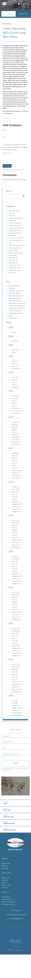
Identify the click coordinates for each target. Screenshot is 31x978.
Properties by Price (9, 830)
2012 (11, 624)
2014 (11, 552)
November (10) (16, 653)
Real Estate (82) (13, 258)
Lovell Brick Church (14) (16, 238)
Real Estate (6, 120)
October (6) (15, 651)
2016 (11, 482)
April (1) (14, 332)
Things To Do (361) (14, 265)
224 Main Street (16, 914)
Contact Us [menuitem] (5, 887)
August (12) (15, 646)
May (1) (14, 403)
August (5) (15, 537)
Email (4, 137)
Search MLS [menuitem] (5, 880)
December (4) (16, 478)
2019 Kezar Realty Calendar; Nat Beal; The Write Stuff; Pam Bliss (16, 296)
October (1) (15, 366)
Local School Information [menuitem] (8, 904)
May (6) (14, 638)
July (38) (14, 703)
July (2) (14, 406)
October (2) (15, 439)
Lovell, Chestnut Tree (15, 310)
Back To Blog (7, 24)
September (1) (16, 437)
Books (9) (11, 213)
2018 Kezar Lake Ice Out (16, 291)
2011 (11, 660)
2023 (11, 336)
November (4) (16, 617)
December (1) (16, 368)
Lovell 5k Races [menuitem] (6, 897)
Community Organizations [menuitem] (9, 902)
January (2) (15, 487)
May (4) (14, 530)
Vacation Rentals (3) (15, 270)
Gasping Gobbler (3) (15, 230)
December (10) (16, 692)
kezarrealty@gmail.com (16, 918)
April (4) (14, 494)
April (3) (14, 427)
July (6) (14, 607)
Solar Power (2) (13, 263)
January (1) (15, 350)
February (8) (16, 631)
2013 (11, 588)
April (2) (14, 352)
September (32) (17, 708)
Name (4, 130)
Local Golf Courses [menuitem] (7, 899)
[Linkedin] (18, 926)
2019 (11, 391)
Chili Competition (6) (15, 223)
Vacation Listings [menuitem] (6, 885)
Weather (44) (13, 273)
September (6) (16, 648)
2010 (11, 696)
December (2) (16, 511)
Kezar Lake (7, 810)
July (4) (14, 499)
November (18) (16, 689)
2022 (11, 345)
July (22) (14, 679)
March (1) (15, 341)
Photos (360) (12, 255)
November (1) (16, 411)
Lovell (5, 803)
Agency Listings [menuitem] (6, 863)
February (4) (16, 453)
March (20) (15, 669)
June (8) (14, 641)
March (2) (15, 398)
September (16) (17, 684)
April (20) (15, 672)
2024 (11, 328)
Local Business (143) (15, 233)
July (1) (14, 385)
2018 (11, 417)
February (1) (16, 422)
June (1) (14, 382)
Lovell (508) (12, 235)
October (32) (16, 710)
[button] (23, 14)
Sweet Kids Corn (14, 318)
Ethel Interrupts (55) (15, 225)
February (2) (16, 559)
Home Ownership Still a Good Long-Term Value (14, 32)
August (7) (15, 574)
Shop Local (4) (13, 260)
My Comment (7, 153)
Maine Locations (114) (15, 253)
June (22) (15, 677)
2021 (11, 356)
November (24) (16, 713)
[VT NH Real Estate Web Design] (15, 941)
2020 (11, 373)
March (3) (15, 455)
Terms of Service (10, 171)
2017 (11, 448)
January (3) (15, 592)
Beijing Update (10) (15, 211)
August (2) (15, 434)
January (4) (15, 556)
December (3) (16, 444)
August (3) (15, 468)
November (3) (16, 581)
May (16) (14, 674)
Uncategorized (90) (14, 268)
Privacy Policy (24, 768)
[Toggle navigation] (28, 4)
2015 (11, 516)
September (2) (16, 540)
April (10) (15, 636)
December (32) (16, 715)
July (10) (14, 643)
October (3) (15, 506)
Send (15, 763)
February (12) (16, 667)
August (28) (15, 682)
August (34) (15, 705)
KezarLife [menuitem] (4, 882)
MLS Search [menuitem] (5, 866)
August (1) (15, 387)
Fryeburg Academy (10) (16, 228)
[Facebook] (12, 926)
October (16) (16, 687)
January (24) (16, 664)
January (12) (16, 628)
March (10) (15, 633)
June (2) (14, 533)
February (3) (16, 489)
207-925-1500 (24, 4)
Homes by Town (8, 817)
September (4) (16, 470)
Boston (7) (12, 215)
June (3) (14, 497)
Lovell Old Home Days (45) (17, 245)
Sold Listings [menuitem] (5, 868)
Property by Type (9, 823)
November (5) (16, 509)
